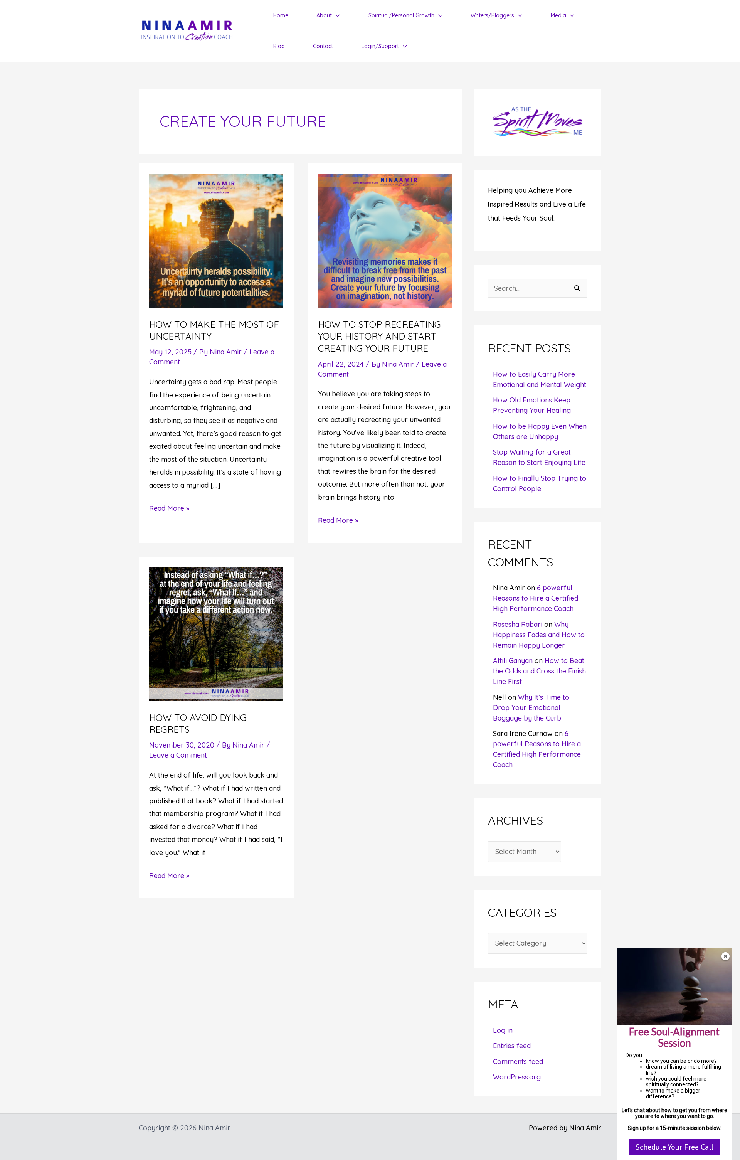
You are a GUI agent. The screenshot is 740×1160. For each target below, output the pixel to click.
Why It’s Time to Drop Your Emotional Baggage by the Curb (531, 707)
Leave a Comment (178, 755)
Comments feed (518, 1061)
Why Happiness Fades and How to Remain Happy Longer (539, 635)
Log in (503, 1030)
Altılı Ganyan (513, 660)
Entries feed (512, 1045)
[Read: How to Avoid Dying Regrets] (216, 633)
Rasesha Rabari (517, 624)
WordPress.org (517, 1076)
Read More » (169, 509)
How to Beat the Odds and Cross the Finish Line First (539, 671)
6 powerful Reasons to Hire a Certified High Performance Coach (535, 598)
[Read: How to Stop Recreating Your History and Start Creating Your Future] (385, 240)
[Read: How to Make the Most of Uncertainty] (216, 240)
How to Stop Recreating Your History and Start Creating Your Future (379, 336)
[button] (336, 15)
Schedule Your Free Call (674, 1147)
